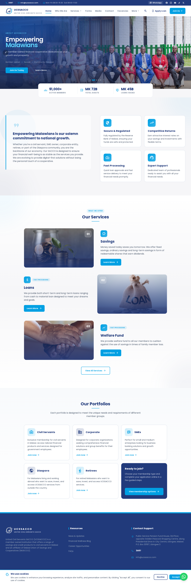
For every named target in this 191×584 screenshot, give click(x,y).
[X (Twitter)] (183, 3)
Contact (109, 11)
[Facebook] (167, 3)
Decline (161, 577)
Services (76, 11)
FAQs (71, 551)
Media (98, 11)
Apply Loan (159, 11)
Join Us (178, 11)
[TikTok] (179, 3)
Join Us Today (17, 70)
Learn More (41, 70)
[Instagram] (171, 3)
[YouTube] (175, 3)
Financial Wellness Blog (80, 541)
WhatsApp (156, 3)
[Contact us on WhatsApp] (184, 577)
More (136, 11)
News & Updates (76, 536)
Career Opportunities (79, 546)
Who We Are (61, 11)
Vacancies (122, 11)
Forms (88, 11)
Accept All (177, 577)
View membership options (144, 491)
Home (48, 11)
